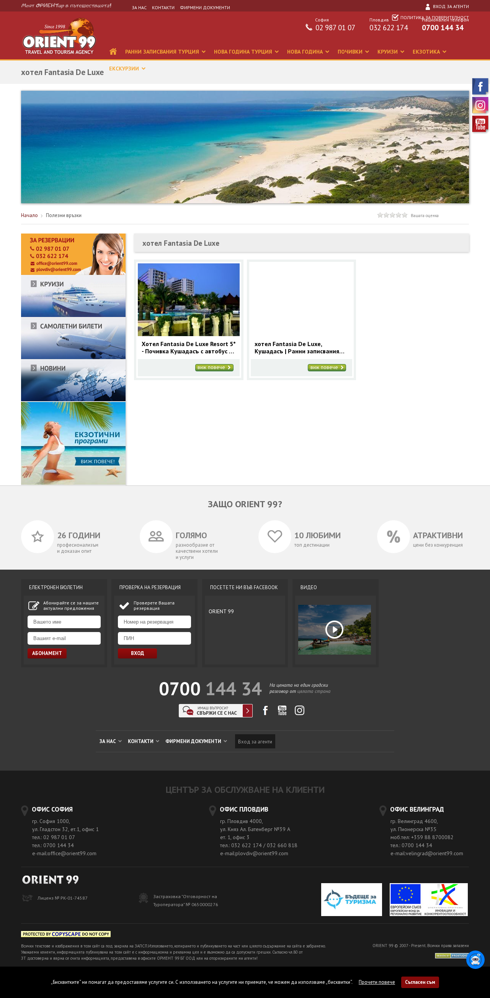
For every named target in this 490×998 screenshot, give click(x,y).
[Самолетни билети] (73, 357)
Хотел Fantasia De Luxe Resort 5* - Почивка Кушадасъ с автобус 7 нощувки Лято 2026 (188, 347)
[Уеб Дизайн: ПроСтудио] (452, 955)
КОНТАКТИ (163, 7)
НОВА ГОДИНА (305, 51)
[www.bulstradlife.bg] (66, 935)
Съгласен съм (420, 982)
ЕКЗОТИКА (427, 51)
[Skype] (216, 715)
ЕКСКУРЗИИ (124, 68)
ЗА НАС (139, 7)
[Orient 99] (59, 57)
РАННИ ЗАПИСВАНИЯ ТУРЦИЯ (163, 51)
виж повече (212, 367)
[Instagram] (481, 113)
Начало (29, 215)
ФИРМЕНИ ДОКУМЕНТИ (205, 7)
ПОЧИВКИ (351, 51)
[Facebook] (481, 94)
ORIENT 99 (221, 611)
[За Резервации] (73, 273)
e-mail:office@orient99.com (64, 853)
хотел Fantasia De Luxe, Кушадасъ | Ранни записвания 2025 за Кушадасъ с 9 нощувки (298, 347)
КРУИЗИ (388, 51)
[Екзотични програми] (73, 483)
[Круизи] (73, 315)
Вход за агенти (450, 6)
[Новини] (73, 399)
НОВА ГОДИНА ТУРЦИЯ (244, 51)
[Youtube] (481, 132)
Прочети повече (377, 982)
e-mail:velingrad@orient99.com (426, 853)
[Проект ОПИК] (429, 900)
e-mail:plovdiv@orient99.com (254, 853)
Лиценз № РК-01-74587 (63, 898)
